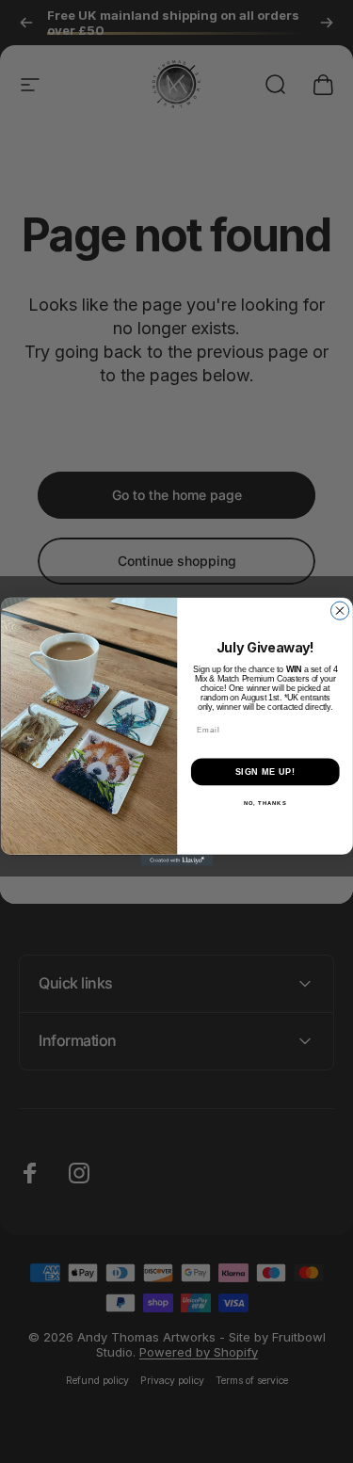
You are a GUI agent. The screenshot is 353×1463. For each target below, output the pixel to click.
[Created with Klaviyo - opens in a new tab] (176, 860)
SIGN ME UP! (264, 772)
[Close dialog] (339, 610)
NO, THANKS (264, 803)
